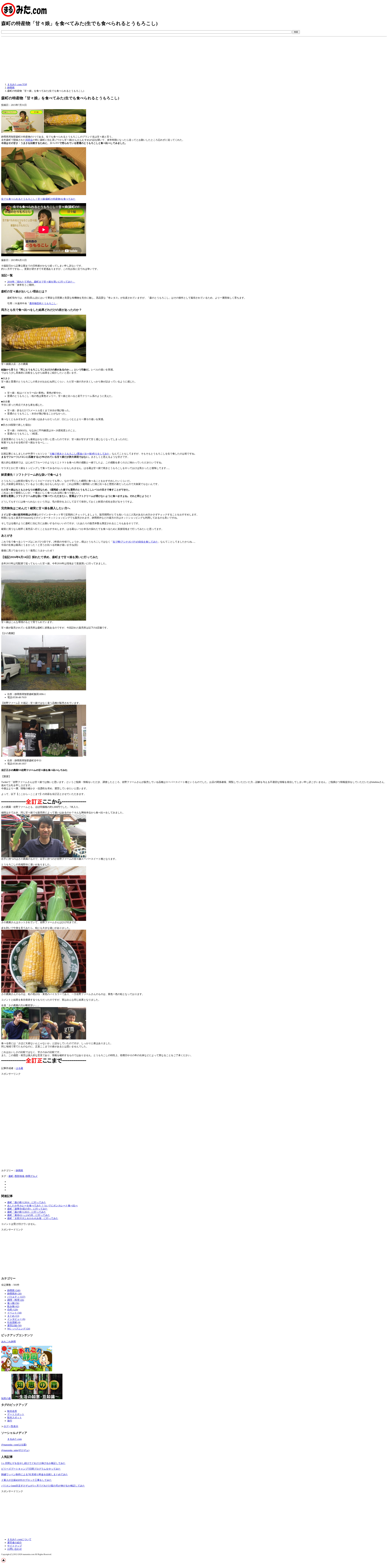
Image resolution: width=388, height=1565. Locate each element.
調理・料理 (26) (15, 1300)
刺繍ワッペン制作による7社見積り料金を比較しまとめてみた (34, 1474)
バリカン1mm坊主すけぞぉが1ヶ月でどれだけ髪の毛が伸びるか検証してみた (43, 1485)
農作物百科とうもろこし (42, 303)
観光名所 (12, 1411)
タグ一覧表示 (11, 1426)
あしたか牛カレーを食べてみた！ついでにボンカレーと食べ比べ (42, 1205)
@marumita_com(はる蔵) (14, 1444)
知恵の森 (6, 1398)
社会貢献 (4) (13, 1322)
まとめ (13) (13, 1316)
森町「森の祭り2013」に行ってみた (26, 1212)
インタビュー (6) (16, 1319)
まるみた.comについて (19, 1539)
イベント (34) (14, 1312)
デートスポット (15, 1414)
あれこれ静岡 (8, 1341)
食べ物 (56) (13, 1303)
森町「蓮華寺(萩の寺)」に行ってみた (27, 1208)
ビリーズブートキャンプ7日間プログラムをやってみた (31, 1469)
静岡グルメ (31, 1176)
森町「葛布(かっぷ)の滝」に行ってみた (28, 1215)
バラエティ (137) (16, 1297)
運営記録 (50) (14, 1325)
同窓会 (29, 140)
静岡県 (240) (13, 1290)
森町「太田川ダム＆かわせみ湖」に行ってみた (32, 1218)
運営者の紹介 (14, 1542)
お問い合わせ (14, 1549)
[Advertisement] (194, 59)
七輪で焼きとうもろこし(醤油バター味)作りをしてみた (79, 453)
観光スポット (14, 1417)
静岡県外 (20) (14, 1293)
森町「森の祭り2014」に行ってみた (26, 1202)
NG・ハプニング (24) (18, 1328)
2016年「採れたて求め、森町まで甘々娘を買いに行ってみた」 (41, 281)
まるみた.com (14, 1439)
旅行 (9, 1420)
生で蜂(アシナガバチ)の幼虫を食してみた (135, 541)
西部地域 (19, 1176)
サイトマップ (14, 1546)
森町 (10, 1176)
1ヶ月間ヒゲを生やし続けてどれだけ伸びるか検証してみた (33, 1463)
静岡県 (19, 1170)
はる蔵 (19, 1068)
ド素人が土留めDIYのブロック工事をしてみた (26, 1480)
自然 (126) (12, 1309)
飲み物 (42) (13, 1306)
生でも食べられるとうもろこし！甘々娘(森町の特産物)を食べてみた (38, 199)
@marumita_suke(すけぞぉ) (15, 1450)
